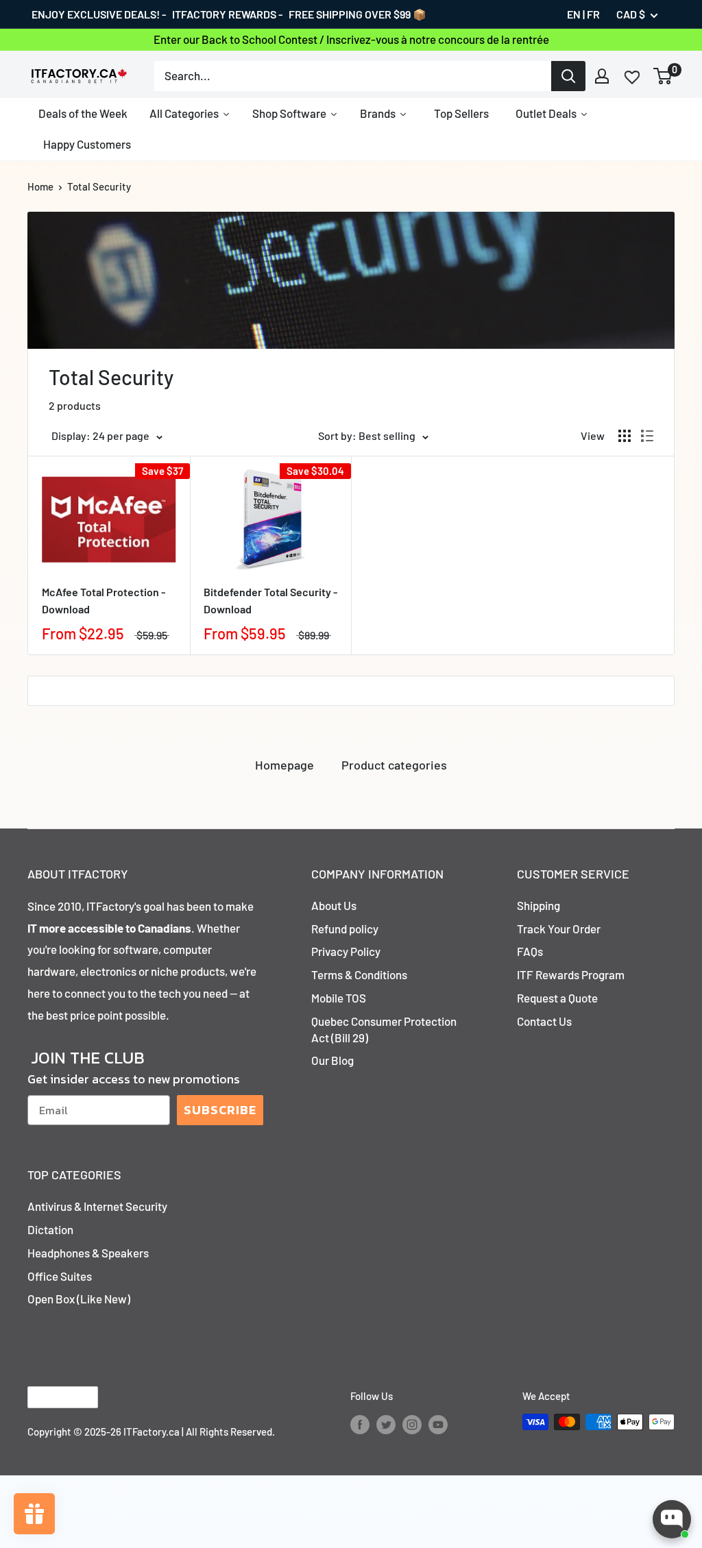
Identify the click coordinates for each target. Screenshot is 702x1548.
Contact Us (544, 1021)
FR (593, 14)
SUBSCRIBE (220, 1110)
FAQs (530, 951)
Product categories (394, 764)
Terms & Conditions (359, 974)
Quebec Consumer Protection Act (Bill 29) (384, 1029)
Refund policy (344, 928)
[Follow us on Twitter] (386, 1424)
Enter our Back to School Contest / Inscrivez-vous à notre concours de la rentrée (351, 39)
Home (40, 186)
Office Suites (59, 1276)
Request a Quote (557, 998)
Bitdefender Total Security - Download (270, 600)
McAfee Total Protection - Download (103, 600)
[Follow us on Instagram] (412, 1424)
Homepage (284, 764)
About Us (333, 905)
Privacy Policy (345, 951)
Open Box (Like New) (78, 1298)
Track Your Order (559, 928)
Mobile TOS (338, 998)
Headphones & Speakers (88, 1253)
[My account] (602, 76)
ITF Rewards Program (571, 974)
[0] (663, 76)
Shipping (538, 905)
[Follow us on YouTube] (438, 1424)
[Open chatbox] (672, 1519)
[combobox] (352, 76)
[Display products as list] (647, 436)
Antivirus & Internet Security (97, 1206)
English (51, 1397)
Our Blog (332, 1060)
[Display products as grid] (624, 436)
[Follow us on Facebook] (360, 1424)
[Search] (568, 76)
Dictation (50, 1229)
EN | (576, 14)
